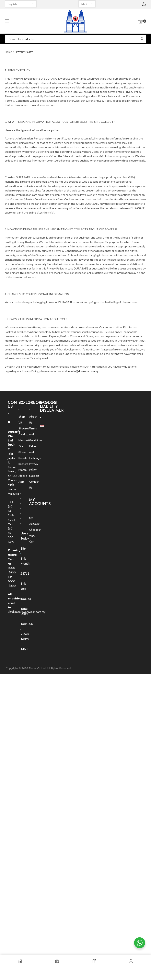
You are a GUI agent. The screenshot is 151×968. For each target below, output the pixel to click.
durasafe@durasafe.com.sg (81, 371)
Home (8, 51)
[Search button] (142, 39)
